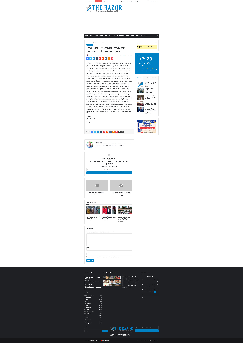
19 (147, 289)
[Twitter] (90, 58)
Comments (154, 77)
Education (121, 35)
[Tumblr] (97, 58)
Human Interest (88, 307)
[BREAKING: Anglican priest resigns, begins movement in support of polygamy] (140, 109)
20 (149, 289)
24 (142, 292)
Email (87, 252)
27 (149, 292)
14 (152, 286)
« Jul (142, 297)
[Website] (95, 147)
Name (87, 247)
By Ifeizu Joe (91, 55)
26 (147, 292)
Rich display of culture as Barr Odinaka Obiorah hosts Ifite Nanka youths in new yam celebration (93, 216)
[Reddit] (103, 58)
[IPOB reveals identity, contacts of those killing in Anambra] (140, 97)
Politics (96, 35)
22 (154, 289)
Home (86, 35)
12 (147, 286)
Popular (139, 77)
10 (142, 286)
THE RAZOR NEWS (105, 340)
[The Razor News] (103, 8)
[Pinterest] (100, 58)
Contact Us (150, 340)
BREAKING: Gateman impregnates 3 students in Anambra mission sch (150, 103)
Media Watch (88, 313)
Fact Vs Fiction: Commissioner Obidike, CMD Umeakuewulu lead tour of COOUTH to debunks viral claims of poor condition (124, 217)
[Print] (122, 132)
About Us (145, 340)
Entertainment (103, 35)
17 (142, 289)
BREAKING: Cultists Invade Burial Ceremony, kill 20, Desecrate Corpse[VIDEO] (150, 90)
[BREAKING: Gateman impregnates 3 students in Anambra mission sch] (140, 103)
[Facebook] (87, 58)
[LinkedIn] (94, 58)
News (91, 35)
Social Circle (87, 319)
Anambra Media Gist (113, 35)
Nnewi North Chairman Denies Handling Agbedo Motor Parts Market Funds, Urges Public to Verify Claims (109, 216)
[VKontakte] (106, 58)
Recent (146, 77)
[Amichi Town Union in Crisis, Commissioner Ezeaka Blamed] (106, 284)
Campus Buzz (88, 297)
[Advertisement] (121, 24)
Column (138, 35)
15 (154, 286)
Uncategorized (93, 42)
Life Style (87, 309)
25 (145, 292)
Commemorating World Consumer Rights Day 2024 (150, 84)
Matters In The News (89, 311)
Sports (132, 35)
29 (154, 292)
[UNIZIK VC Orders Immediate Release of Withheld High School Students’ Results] (112, 277)
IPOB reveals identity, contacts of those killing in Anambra (150, 97)
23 (157, 289)
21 (152, 289)
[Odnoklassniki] (109, 58)
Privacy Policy (155, 340)
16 (157, 286)
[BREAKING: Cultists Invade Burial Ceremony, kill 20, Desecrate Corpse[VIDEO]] (140, 90)
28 (152, 292)
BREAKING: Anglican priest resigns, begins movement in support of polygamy (150, 110)
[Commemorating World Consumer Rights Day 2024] (140, 84)
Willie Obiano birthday (109, 136)
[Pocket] (112, 58)
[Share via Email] (119, 132)
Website (111, 252)
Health (127, 35)
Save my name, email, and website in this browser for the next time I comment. (103, 256)
